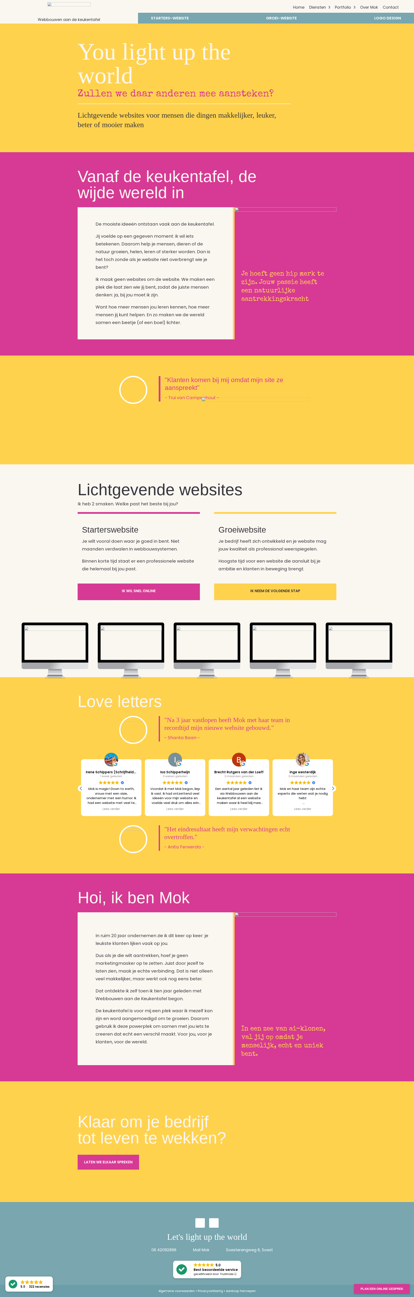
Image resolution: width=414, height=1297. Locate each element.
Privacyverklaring (210, 1291)
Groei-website (281, 19)
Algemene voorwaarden (176, 1291)
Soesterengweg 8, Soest (249, 1250)
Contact (391, 8)
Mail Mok (201, 1250)
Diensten (317, 8)
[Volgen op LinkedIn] (214, 1223)
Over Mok (369, 8)
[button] (333, 788)
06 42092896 (163, 1250)
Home (298, 8)
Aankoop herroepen (241, 1291)
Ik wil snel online (139, 590)
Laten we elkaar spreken (108, 1162)
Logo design (387, 19)
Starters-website (170, 19)
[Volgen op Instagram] (200, 1223)
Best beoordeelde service (216, 1269)
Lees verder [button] (111, 809)
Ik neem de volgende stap (275, 590)
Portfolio (343, 8)
